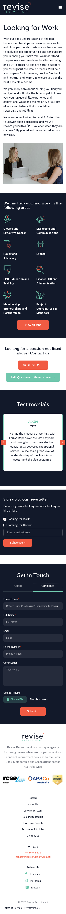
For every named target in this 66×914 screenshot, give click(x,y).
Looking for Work (19, 519)
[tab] (18, 588)
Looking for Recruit (20, 525)
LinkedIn (35, 887)
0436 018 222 (33, 852)
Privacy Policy (32, 908)
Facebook (35, 874)
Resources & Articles (33, 829)
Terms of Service (12, 908)
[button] (33, 365)
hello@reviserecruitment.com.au (33, 856)
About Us (33, 804)
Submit (31, 711)
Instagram (35, 881)
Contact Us (33, 835)
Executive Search (33, 823)
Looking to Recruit (33, 817)
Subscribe (16, 542)
